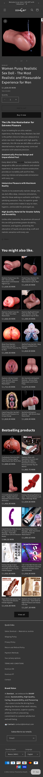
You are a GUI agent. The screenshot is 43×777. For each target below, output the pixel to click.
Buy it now (21, 115)
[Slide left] (16, 60)
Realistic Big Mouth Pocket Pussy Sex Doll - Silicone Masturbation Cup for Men (30, 314)
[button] (4, 10)
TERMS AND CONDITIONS (14, 663)
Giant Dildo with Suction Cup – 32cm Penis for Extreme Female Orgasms (11, 600)
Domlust (12, 772)
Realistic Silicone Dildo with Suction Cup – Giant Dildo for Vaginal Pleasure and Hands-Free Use (31, 601)
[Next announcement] (38, 3)
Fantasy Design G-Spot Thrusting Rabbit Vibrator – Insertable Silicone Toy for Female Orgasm (11, 567)
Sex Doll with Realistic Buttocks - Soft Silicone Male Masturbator (31, 414)
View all (21, 614)
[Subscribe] (33, 738)
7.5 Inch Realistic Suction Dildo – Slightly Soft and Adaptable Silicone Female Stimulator (10, 497)
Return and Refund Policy (14, 647)
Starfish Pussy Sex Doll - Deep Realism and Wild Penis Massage (31, 346)
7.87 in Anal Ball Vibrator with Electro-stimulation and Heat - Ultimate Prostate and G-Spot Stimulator (31, 567)
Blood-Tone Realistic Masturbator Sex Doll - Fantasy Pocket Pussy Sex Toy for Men (11, 347)
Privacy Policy (10, 642)
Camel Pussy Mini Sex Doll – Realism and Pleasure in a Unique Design (11, 414)
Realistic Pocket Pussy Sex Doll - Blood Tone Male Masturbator (10, 314)
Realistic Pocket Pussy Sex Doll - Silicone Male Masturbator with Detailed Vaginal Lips (10, 280)
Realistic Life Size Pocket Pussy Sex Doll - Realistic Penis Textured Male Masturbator (10, 381)
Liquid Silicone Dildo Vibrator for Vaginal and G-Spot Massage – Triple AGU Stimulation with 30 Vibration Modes (11, 532)
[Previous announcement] (4, 3)
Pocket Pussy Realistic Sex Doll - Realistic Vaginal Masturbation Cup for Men (30, 280)
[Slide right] (26, 60)
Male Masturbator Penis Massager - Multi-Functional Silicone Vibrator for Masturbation (31, 531)
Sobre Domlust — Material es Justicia (19, 631)
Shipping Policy (11, 637)
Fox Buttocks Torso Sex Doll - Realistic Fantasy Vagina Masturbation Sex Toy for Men (11, 459)
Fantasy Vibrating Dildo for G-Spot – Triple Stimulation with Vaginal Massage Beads (31, 496)
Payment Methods (12, 653)
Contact (8, 680)
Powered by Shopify (21, 772)
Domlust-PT (9, 674)
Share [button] (6, 239)
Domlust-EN (9, 669)
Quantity (5, 95)
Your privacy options (13, 658)
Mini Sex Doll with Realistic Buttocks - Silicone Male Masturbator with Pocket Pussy (30, 381)
